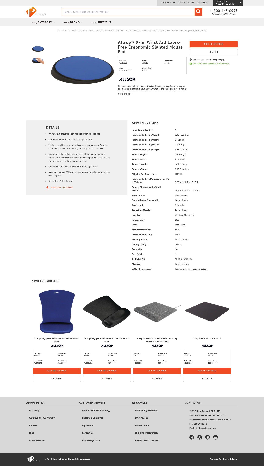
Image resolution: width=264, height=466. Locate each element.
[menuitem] (42, 22)
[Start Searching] (198, 12)
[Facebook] (191, 437)
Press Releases (37, 440)
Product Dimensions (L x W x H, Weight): (146, 189)
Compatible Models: (141, 210)
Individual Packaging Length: (146, 149)
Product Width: (139, 159)
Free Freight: (138, 254)
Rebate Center (142, 425)
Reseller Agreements (146, 410)
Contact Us (88, 432)
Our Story (34, 410)
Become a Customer (92, 417)
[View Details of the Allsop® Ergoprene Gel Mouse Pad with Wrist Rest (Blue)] (57, 312)
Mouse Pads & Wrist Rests (152, 31)
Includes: (136, 215)
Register (214, 52)
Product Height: (139, 154)
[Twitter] (199, 437)
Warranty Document (62, 187)
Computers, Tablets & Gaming (82, 31)
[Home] (36, 12)
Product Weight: (139, 169)
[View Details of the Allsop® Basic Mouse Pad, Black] (207, 312)
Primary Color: (138, 219)
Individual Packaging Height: (145, 144)
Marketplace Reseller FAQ (96, 410)
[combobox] (132, 12)
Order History (168, 3)
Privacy (233, 459)
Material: (136, 264)
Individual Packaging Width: (145, 139)
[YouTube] (207, 437)
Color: (135, 224)
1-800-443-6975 (224, 11)
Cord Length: (138, 205)
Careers (33, 425)
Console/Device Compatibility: (146, 200)
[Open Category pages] (56, 22)
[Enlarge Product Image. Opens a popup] (77, 332)
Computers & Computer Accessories (110, 31)
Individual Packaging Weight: (146, 134)
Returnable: (137, 249)
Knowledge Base (91, 440)
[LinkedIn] (215, 437)
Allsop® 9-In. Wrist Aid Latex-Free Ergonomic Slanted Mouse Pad (185, 31)
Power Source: (138, 195)
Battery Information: (141, 268)
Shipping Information (146, 432)
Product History (186, 3)
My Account (202, 3)
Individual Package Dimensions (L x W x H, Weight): (150, 180)
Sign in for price (213, 44)
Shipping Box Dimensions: (144, 174)
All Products (63, 31)
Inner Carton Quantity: (142, 130)
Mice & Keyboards (133, 31)
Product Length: (139, 164)
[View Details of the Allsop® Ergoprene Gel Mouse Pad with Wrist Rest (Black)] (107, 312)
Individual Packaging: (142, 234)
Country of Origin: (140, 244)
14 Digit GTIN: (138, 259)
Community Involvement (42, 417)
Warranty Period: (139, 239)
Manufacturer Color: (141, 229)
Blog (31, 432)
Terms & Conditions (219, 459)
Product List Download (147, 440)
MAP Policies (141, 417)
